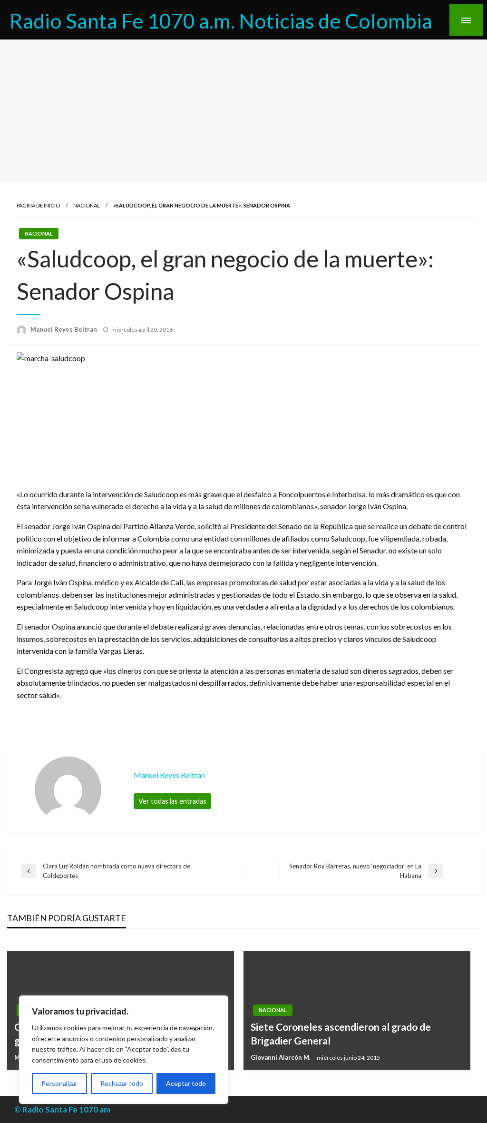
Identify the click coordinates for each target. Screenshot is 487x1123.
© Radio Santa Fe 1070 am (62, 1109)
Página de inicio (38, 205)
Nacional (86, 205)
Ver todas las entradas (172, 801)
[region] (123, 1049)
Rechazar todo (121, 1083)
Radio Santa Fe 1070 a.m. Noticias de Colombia (221, 20)
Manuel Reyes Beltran (64, 329)
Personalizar (59, 1083)
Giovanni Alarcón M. (281, 1057)
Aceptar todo (186, 1083)
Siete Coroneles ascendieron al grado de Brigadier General (341, 1033)
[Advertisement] (243, 110)
